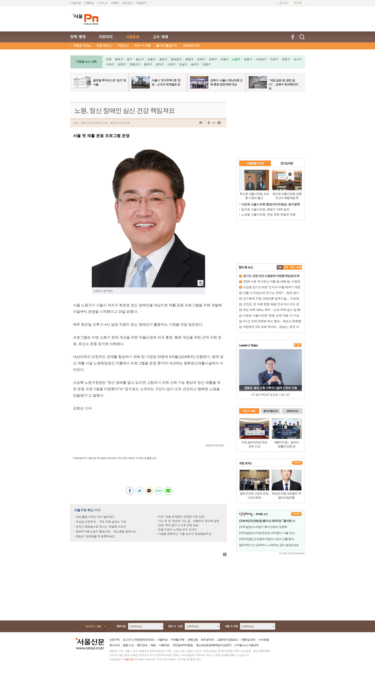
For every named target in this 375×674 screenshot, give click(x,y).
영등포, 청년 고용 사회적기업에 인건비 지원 (270, 387)
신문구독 (114, 639)
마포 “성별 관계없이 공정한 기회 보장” (181, 516)
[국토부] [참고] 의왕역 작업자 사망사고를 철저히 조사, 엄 (272, 539)
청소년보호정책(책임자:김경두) (213, 645)
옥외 (150, 639)
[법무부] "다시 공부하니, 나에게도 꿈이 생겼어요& (268, 545)
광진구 (163, 59)
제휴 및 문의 (248, 639)
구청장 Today (82, 45)
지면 (136, 639)
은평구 (248, 59)
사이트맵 (264, 639)
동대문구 (176, 59)
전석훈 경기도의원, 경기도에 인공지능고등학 (270, 214)
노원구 (236, 59)
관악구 (160, 64)
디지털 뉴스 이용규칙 (247, 645)
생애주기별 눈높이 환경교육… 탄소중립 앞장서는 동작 (109, 531)
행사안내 (142, 645)
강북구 (213, 59)
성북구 (201, 59)
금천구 (122, 64)
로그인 (283, 2)
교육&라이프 (191, 45)
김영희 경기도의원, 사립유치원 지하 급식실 (269, 204)
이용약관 (164, 645)
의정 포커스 (104, 45)
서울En (115, 2)
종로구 (119, 59)
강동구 (207, 64)
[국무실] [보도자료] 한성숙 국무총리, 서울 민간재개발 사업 (274, 533)
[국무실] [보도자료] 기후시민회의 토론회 (263, 526)
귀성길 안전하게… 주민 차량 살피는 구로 (101, 521)
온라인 (144, 639)
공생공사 (127, 2)
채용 (153, 645)
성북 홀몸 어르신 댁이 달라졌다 (95, 516)
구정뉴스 (123, 45)
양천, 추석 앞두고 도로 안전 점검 (178, 525)
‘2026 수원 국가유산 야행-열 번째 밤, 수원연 (271, 281)
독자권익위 (207, 639)
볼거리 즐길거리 (166, 45)
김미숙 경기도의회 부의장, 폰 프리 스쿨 (267, 209)
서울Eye (89, 2)
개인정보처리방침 (182, 645)
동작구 (148, 64)
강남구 (183, 64)
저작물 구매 (177, 639)
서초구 (171, 64)
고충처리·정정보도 (227, 639)
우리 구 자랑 (142, 45)
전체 (109, 59)
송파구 (195, 64)
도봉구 (225, 59)
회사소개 (114, 645)
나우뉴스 (102, 2)
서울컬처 (141, 2)
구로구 (110, 64)
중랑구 (189, 59)
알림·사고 (128, 645)
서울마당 (162, 639)
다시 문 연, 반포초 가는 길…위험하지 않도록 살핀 (188, 520)
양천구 (286, 59)
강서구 (298, 59)
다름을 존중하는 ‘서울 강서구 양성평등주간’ (185, 533)
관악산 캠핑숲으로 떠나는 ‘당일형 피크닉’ (101, 526)
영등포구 (134, 64)
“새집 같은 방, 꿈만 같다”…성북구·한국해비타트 (283, 84)
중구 (129, 59)
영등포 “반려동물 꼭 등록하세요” (96, 536)
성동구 (151, 59)
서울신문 (75, 2)
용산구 (140, 59)
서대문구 (261, 59)
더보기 (296, 514)
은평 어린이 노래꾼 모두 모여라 (177, 529)
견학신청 (193, 639)
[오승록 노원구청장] (148, 149)
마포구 (274, 59)
